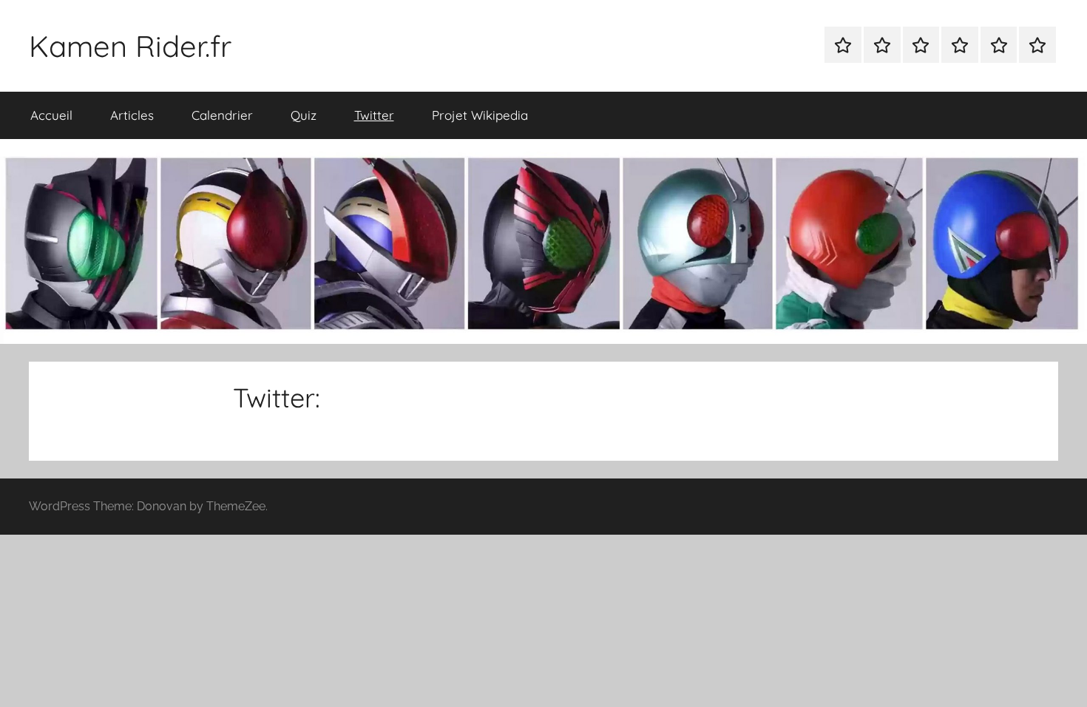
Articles (132, 115)
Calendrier (222, 115)
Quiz (303, 115)
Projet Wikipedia (480, 115)
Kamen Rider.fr (130, 45)
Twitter (374, 115)
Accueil (51, 115)
